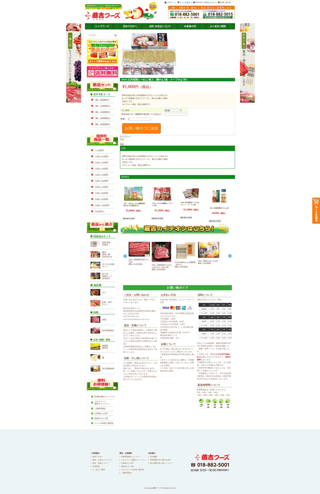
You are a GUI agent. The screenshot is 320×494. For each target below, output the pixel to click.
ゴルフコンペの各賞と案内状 (132, 470)
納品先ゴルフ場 (101, 418)
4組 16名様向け (102, 112)
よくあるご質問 (98, 470)
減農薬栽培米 (105, 347)
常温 (122, 139)
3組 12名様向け (102, 106)
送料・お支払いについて (102, 460)
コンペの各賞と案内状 (103, 423)
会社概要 (153, 457)
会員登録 (96, 466)
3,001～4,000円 (101, 168)
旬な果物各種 (108, 368)
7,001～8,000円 (101, 193)
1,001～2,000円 (101, 156)
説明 (124, 148)
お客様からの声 (101, 413)
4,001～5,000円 (101, 175)
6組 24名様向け (102, 124)
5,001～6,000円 (101, 181)
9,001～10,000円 (102, 205)
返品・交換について (100, 463)
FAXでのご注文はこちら (205, 2)
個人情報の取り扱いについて (161, 463)
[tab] (178, 148)
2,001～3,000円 (101, 162)
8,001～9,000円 (101, 199)
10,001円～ (100, 211)
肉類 (104, 320)
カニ (104, 292)
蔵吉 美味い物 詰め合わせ (107, 254)
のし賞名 (125, 110)
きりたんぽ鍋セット (108, 265)
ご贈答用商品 (100, 409)
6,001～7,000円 (101, 187)
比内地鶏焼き (108, 330)
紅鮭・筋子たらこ (107, 303)
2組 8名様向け (102, 100)
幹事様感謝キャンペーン (104, 397)
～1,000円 (99, 150)
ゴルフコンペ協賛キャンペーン (102, 402)
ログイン (170, 2)
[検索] (115, 35)
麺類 (122, 144)
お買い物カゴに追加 (141, 128)
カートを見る (185, 2)
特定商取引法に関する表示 (160, 460)
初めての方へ (97, 457)
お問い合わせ (225, 2)
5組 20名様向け (102, 118)
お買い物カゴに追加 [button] (128, 218)
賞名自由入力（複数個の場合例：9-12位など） (142, 114)
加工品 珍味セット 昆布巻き (107, 276)
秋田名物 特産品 (106, 243)
